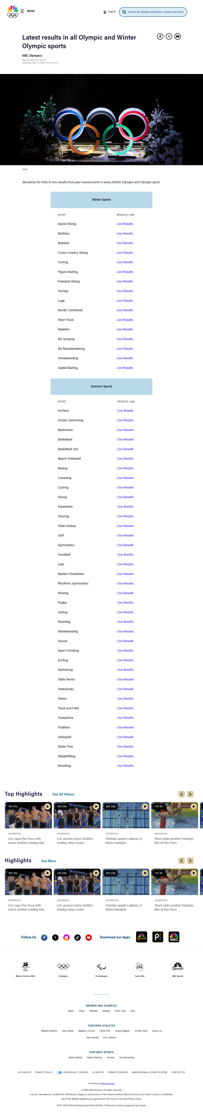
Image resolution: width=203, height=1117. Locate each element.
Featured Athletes (101, 1026)
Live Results (125, 224)
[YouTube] (88, 937)
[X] (55, 937)
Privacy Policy (44, 1072)
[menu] (28, 12)
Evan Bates (68, 1031)
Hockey (111, 1058)
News (71, 1011)
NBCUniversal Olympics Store (149, 1072)
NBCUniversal (108, 1084)
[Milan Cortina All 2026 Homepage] (13, 12)
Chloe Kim (104, 1031)
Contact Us (178, 1072)
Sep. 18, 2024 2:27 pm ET (34, 60)
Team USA (120, 1011)
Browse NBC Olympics (101, 1006)
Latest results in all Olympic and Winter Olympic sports (79, 42)
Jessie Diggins (122, 1031)
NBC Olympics (32, 55)
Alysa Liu (157, 1031)
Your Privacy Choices (75, 1072)
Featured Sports (101, 1052)
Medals (106, 1011)
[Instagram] (66, 937)
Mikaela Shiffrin (49, 1031)
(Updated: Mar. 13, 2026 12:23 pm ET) (40, 63)
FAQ (132, 1011)
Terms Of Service (118, 1072)
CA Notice (98, 1072)
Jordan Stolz (141, 1031)
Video (82, 1011)
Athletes (93, 1011)
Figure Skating (94, 1058)
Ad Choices (24, 1072)
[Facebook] (44, 937)
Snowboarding (126, 1058)
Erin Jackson (109, 1038)
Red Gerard (92, 1038)
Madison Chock (86, 1031)
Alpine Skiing (75, 1058)
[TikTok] (77, 937)
